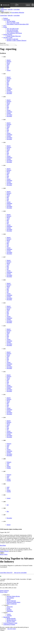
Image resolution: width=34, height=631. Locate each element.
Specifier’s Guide (7, 37)
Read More (3, 545)
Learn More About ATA (6, 572)
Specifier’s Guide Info (12, 39)
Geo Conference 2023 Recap (14, 33)
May (8, 66)
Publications (10, 611)
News (4, 25)
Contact (9, 614)
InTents (8, 599)
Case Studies (6, 19)
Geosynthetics (10, 597)
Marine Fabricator (11, 600)
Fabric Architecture (12, 603)
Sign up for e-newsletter (20, 572)
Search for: (3, 43)
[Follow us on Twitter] (6, 630)
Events (5, 27)
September (9, 89)
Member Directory (11, 620)
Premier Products (7, 34)
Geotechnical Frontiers (12, 31)
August (8, 70)
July (8, 69)
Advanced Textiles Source (13, 602)
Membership (6, 617)
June (8, 67)
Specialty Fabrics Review (13, 596)
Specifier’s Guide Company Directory (16, 40)
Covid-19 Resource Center (10, 623)
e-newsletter (16, 9)
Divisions (9, 609)
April (8, 64)
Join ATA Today (11, 621)
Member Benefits (11, 618)
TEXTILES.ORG (6, 5)
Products (5, 18)
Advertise (9, 615)
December (9, 93)
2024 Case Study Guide (13, 22)
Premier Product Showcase (14, 36)
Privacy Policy (4, 554)
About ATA (10, 606)
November (9, 92)
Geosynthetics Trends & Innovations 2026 (18, 24)
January (9, 60)
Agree (2, 552)
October (9, 90)
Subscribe (10, 9)
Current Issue (3, 9)
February (9, 61)
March (8, 63)
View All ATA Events (12, 30)
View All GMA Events (13, 28)
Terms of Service (4, 551)
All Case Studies (11, 21)
